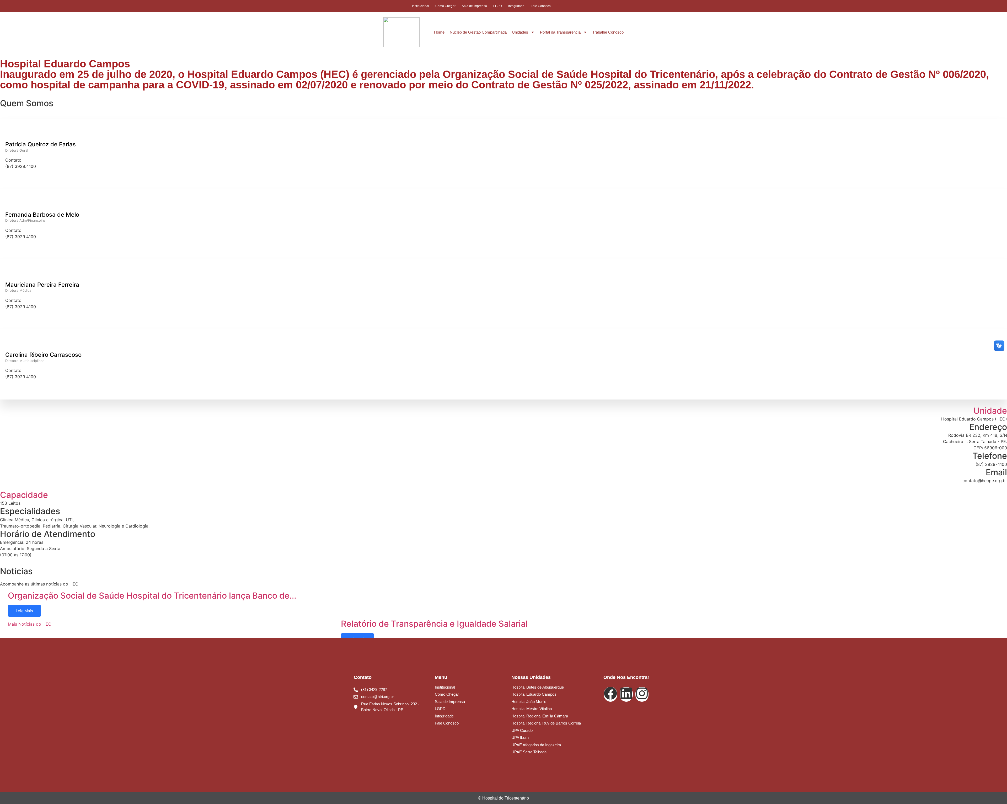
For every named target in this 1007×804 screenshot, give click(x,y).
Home (439, 32)
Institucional (420, 6)
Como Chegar (445, 6)
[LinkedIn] (587, 6)
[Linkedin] (626, 694)
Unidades (520, 32)
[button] (558, 6)
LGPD (497, 6)
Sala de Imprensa (474, 6)
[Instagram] (596, 6)
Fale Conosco (541, 6)
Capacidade (24, 495)
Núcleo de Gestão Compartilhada (478, 32)
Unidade (990, 411)
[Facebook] (577, 6)
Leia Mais (24, 610)
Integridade (516, 6)
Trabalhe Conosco (608, 32)
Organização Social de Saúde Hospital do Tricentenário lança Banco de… (152, 595)
